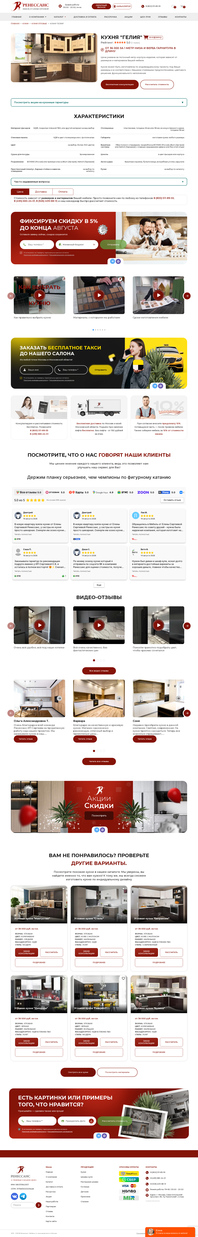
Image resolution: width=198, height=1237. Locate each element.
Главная (16, 17)
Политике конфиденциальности (36, 255)
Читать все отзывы (99, 761)
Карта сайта (51, 1221)
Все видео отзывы (99, 671)
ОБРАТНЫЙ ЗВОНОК (101, 6)
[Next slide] (187, 296)
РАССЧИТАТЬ (51, 952)
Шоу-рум (145, 17)
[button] (93, 329)
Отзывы (162, 17)
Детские (85, 1192)
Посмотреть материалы (117, 1072)
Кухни (25, 23)
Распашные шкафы (89, 1182)
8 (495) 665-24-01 (24, 201)
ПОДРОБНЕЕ (39, 962)
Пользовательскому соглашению (61, 255)
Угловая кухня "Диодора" (31, 1008)
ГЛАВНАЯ (15, 23)
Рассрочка (110, 17)
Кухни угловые (39, 23)
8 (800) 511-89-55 (164, 198)
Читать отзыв (26, 739)
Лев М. (144, 512)
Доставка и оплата (85, 17)
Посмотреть (99, 815)
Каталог (58, 17)
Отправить (113, 244)
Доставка (41, 191)
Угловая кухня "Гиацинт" (90, 1008)
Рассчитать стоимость (157, 84)
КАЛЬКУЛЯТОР (124, 6)
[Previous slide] (11, 296)
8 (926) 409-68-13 (46, 201)
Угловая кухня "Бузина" (149, 1008)
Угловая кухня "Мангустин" (32, 918)
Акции (128, 17)
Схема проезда (153, 1201)
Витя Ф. (144, 549)
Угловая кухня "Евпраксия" (151, 918)
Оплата (62, 191)
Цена (20, 191)
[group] (39, 295)
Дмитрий (86, 512)
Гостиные (85, 1187)
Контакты (180, 17)
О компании (36, 17)
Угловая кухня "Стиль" (89, 918)
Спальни (85, 1201)
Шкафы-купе (87, 1177)
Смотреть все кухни (78, 1072)
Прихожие (85, 1197)
